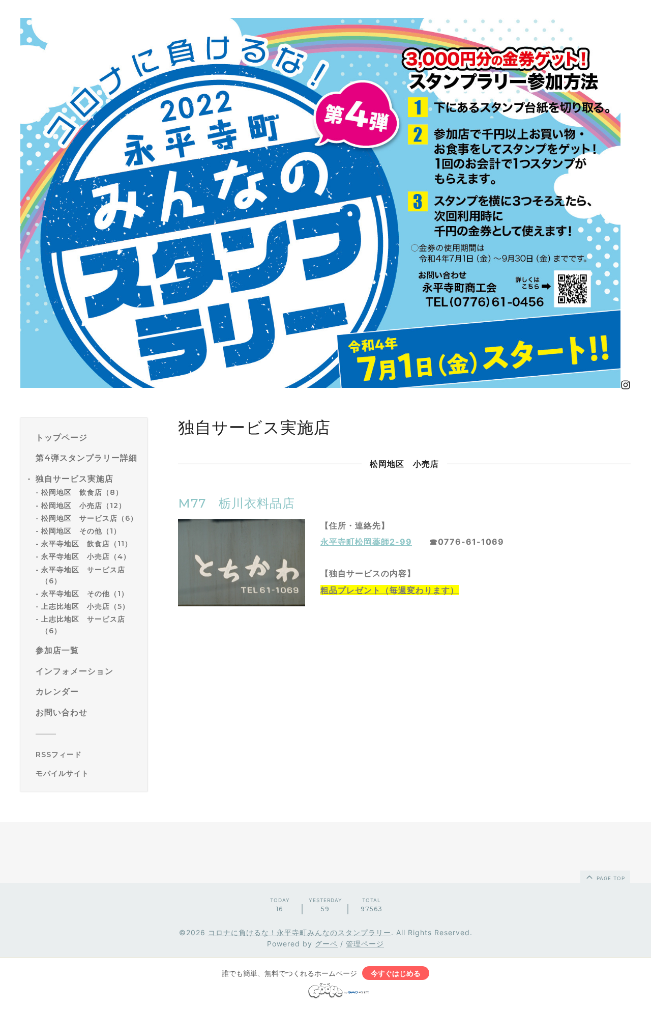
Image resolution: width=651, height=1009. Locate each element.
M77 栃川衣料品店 (236, 503)
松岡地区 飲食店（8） (82, 492)
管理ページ (365, 943)
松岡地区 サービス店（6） (89, 518)
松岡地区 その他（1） (81, 531)
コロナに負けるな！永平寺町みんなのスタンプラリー (299, 932)
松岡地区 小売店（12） (83, 505)
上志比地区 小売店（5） (85, 606)
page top (610, 878)
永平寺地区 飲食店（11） (86, 543)
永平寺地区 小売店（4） (86, 556)
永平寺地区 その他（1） (85, 593)
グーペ (326, 943)
